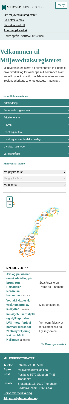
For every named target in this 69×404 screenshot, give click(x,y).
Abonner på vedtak (15, 30)
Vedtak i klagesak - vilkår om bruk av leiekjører (18, 305)
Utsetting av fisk (13, 131)
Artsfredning (11, 102)
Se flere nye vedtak (53, 344)
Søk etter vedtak (14, 20)
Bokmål (26, 36)
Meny (61, 5)
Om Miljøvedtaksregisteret (20, 14)
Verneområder (12, 153)
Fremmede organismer (17, 110)
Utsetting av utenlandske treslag (22, 139)
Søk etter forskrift (14, 25)
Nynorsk (38, 36)
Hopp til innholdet (14, 4)
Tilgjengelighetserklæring (21, 398)
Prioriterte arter (12, 117)
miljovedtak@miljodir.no (33, 369)
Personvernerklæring (18, 393)
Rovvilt (8, 124)
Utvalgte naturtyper (14, 146)
